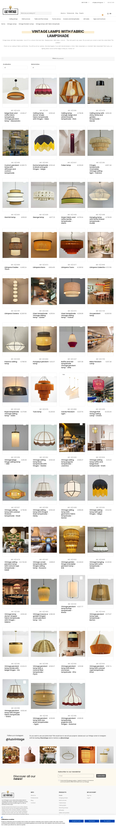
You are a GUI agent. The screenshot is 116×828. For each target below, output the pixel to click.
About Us (33, 795)
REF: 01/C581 (44, 664)
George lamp (38, 217)
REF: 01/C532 (72, 559)
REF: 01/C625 (43, 215)
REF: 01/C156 (72, 716)
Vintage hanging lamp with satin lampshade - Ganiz (97, 565)
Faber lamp (66, 165)
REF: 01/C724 (100, 311)
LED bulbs (61, 810)
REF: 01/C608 (100, 559)
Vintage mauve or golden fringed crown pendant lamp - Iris (40, 617)
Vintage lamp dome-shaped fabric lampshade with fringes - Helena (12, 618)
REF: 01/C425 (72, 215)
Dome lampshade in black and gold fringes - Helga (40, 167)
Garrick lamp (10, 217)
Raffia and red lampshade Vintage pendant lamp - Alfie (68, 364)
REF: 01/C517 (15, 507)
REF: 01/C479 (100, 110)
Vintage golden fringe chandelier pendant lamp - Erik (68, 565)
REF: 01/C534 (100, 457)
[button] (42, 19)
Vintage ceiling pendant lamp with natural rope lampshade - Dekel (12, 566)
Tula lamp (37, 412)
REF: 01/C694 (43, 359)
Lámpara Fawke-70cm (12, 268)
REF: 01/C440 (100, 612)
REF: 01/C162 (44, 457)
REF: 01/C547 (72, 163)
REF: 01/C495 (100, 215)
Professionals (70, 13)
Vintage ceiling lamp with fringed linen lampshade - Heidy (40, 513)
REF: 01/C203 (72, 457)
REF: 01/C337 (44, 559)
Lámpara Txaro (67, 267)
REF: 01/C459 (100, 409)
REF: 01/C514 (100, 664)
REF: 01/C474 (15, 559)
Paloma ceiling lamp (11, 362)
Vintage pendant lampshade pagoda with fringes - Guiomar (68, 721)
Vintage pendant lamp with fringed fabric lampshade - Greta (12, 713)
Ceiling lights (62, 805)
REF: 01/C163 (15, 612)
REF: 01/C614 (15, 215)
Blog (76, 13)
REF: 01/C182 (15, 664)
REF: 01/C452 (43, 612)
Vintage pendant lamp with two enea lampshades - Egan (40, 721)
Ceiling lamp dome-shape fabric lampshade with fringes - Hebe (41, 116)
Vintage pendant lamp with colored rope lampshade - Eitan (97, 669)
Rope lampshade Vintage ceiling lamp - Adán (12, 414)
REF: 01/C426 (43, 311)
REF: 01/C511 (44, 716)
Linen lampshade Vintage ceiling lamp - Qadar (40, 315)
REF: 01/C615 (15, 163)
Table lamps (62, 803)
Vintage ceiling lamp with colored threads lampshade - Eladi (12, 513)
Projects (81, 13)
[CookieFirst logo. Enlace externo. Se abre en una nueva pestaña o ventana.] (2, 817)
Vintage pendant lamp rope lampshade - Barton (97, 617)
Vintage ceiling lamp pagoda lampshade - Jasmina (67, 463)
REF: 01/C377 (72, 265)
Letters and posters (64, 812)
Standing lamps (63, 807)
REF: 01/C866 (72, 409)
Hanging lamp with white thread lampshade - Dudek (97, 220)
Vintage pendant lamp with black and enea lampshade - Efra (68, 669)
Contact (33, 803)
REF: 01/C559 (15, 265)
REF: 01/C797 (15, 311)
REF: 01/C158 (15, 708)
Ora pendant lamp (95, 314)
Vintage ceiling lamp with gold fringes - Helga (96, 512)
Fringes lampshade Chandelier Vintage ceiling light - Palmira (96, 169)
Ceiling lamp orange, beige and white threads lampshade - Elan (69, 116)
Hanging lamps (63, 798)
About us (63, 13)
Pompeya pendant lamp (41, 362)
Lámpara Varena (12, 313)
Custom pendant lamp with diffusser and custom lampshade (12, 169)
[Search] (50, 13)
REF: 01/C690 (15, 359)
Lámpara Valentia (97, 267)
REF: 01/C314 (100, 507)
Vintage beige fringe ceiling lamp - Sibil (12, 462)
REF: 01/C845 (100, 265)
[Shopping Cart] (102, 14)
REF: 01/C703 (100, 359)
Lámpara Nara (39, 267)
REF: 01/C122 (72, 604)
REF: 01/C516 (72, 110)
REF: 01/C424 (15, 110)
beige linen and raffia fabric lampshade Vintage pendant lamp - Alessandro (12, 117)
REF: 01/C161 (44, 110)
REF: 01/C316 (100, 163)
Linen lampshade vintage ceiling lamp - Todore (68, 315)
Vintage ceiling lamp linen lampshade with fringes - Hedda (40, 463)
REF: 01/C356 (15, 457)
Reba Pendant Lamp (95, 362)
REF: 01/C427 (72, 359)
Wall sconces (62, 800)
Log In (88, 798)
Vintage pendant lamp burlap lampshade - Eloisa (68, 609)
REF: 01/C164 (44, 163)
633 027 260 (111, 2)
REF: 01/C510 (72, 664)
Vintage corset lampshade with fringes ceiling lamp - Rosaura (40, 565)
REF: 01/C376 (44, 409)
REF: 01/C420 (15, 409)
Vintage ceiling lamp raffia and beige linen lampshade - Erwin (97, 463)
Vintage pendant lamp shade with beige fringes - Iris (12, 668)
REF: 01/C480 (72, 507)
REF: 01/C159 (44, 507)
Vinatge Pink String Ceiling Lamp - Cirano (96, 414)
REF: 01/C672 (44, 265)
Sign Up (89, 795)
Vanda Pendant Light (68, 413)
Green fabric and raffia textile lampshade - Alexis (68, 220)
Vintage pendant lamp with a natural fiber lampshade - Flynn (40, 670)
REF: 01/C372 (72, 311)
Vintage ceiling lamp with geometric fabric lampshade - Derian (68, 514)
